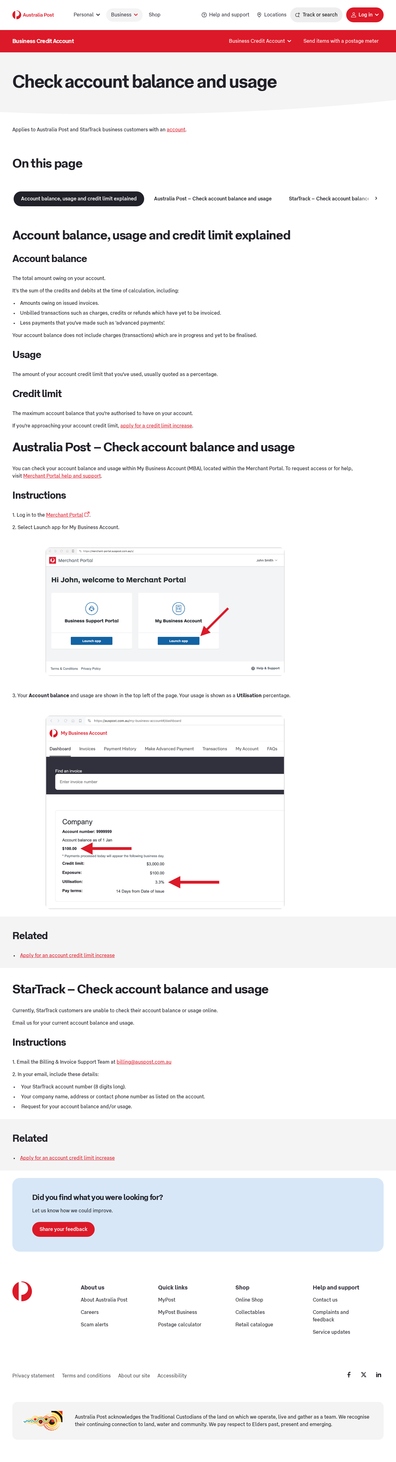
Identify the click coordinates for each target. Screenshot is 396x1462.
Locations (275, 14)
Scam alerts (94, 1324)
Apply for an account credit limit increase (67, 955)
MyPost (166, 1300)
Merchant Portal (64, 515)
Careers (90, 1312)
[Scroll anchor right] (376, 198)
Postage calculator (179, 1324)
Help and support (229, 14)
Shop (155, 14)
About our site (134, 1375)
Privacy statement (33, 1375)
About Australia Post (104, 1300)
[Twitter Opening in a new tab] (364, 1375)
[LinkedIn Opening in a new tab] (379, 1375)
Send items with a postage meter (341, 41)
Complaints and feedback (331, 1316)
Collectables (250, 1312)
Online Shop (249, 1300)
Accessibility (172, 1375)
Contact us (325, 1300)
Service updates (331, 1332)
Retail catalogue (254, 1324)
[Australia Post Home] (33, 15)
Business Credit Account (43, 41)
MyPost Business (177, 1312)
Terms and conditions (86, 1375)
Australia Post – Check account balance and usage (213, 198)
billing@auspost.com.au (144, 1062)
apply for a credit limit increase (156, 425)
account (176, 129)
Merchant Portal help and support (62, 476)
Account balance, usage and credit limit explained (79, 198)
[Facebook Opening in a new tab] (349, 1375)
